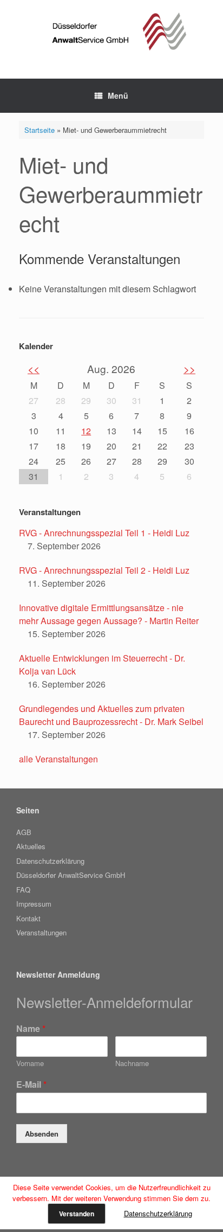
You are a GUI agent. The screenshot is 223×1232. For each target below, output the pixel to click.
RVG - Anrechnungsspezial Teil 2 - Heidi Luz (104, 570)
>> (189, 368)
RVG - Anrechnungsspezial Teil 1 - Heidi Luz (104, 533)
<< (34, 368)
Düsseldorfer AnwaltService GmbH (70, 875)
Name (30, 1029)
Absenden (41, 1133)
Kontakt (28, 918)
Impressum (33, 904)
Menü (118, 95)
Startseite (39, 130)
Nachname (132, 1063)
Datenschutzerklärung (50, 861)
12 (86, 431)
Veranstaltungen (41, 932)
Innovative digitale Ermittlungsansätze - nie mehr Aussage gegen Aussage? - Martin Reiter (109, 614)
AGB (23, 832)
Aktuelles (30, 846)
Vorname (30, 1063)
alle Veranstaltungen (58, 759)
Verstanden (76, 1213)
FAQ (23, 889)
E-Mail (31, 1084)
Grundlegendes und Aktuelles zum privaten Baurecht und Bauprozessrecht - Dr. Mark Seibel (111, 715)
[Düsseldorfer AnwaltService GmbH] (111, 31)
